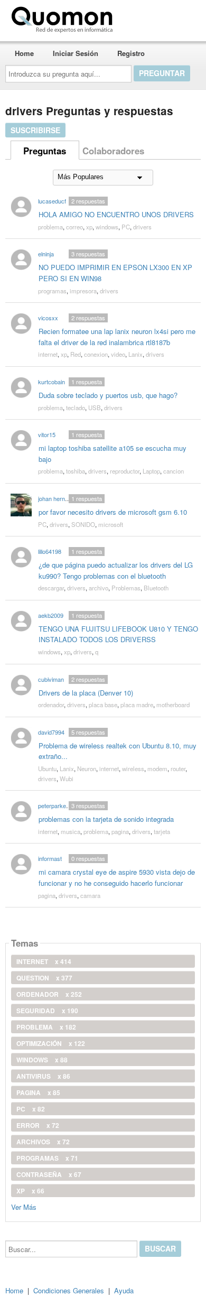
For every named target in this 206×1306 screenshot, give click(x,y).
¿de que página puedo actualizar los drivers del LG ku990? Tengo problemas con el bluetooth (116, 570)
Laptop (151, 471)
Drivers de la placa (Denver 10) (86, 693)
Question (44, 978)
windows (107, 227)
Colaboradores (113, 150)
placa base (103, 704)
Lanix (135, 354)
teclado (75, 407)
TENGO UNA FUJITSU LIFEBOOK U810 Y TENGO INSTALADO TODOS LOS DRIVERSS (118, 634)
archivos (43, 1141)
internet (48, 354)
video (118, 354)
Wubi (66, 778)
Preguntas (44, 150)
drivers (142, 227)
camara (90, 895)
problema (50, 227)
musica (70, 831)
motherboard (173, 704)
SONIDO (83, 524)
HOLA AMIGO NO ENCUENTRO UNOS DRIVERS (116, 214)
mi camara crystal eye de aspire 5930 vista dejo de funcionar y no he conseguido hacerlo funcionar (117, 877)
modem (157, 768)
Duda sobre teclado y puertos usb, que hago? (108, 395)
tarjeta (162, 831)
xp (89, 227)
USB (94, 407)
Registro (131, 53)
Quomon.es (150, 17)
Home (24, 53)
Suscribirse (35, 130)
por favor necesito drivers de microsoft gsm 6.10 (113, 512)
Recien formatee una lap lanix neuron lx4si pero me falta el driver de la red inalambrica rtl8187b (117, 336)
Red (75, 354)
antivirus (43, 1076)
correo (74, 227)
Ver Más (23, 1206)
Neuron (86, 768)
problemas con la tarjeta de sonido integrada (106, 819)
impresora (83, 290)
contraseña (48, 1174)
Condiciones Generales (68, 1290)
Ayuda (124, 1290)
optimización (50, 1043)
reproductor (124, 471)
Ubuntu (47, 768)
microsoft (110, 524)
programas (52, 290)
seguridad (47, 1010)
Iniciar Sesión (75, 53)
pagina (120, 831)
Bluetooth (156, 587)
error (37, 1125)
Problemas (126, 587)
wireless (133, 768)
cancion (173, 471)
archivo (98, 587)
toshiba (75, 471)
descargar (51, 587)
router (178, 768)
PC (125, 227)
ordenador (51, 704)
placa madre (136, 704)
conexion (96, 354)
